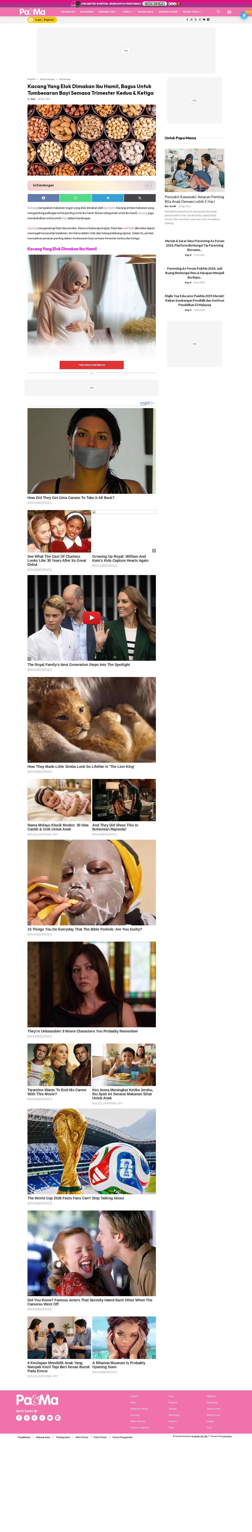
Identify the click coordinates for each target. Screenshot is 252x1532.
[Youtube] (204, 20)
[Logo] (32, 11)
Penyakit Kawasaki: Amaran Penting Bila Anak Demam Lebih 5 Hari (194, 199)
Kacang (32, 208)
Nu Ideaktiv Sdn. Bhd (199, 1436)
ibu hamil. (109, 208)
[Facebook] (187, 20)
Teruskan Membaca (91, 364)
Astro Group (227, 1436)
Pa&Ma (31, 79)
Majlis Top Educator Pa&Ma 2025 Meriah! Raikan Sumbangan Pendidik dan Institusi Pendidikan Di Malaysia (194, 300)
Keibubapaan (47, 79)
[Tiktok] (200, 20)
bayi (64, 218)
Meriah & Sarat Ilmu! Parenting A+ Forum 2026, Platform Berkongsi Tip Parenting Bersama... (194, 245)
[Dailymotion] (208, 20)
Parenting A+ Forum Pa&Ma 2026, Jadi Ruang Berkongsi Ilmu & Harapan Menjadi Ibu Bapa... (194, 272)
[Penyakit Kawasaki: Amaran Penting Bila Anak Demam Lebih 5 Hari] (195, 170)
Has (33, 99)
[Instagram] (191, 20)
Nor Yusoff (170, 206)
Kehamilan (65, 79)
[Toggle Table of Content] (146, 185)
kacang (142, 213)
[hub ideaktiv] (229, 10)
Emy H (188, 255)
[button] (218, 11)
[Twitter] (196, 20)
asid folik (128, 228)
